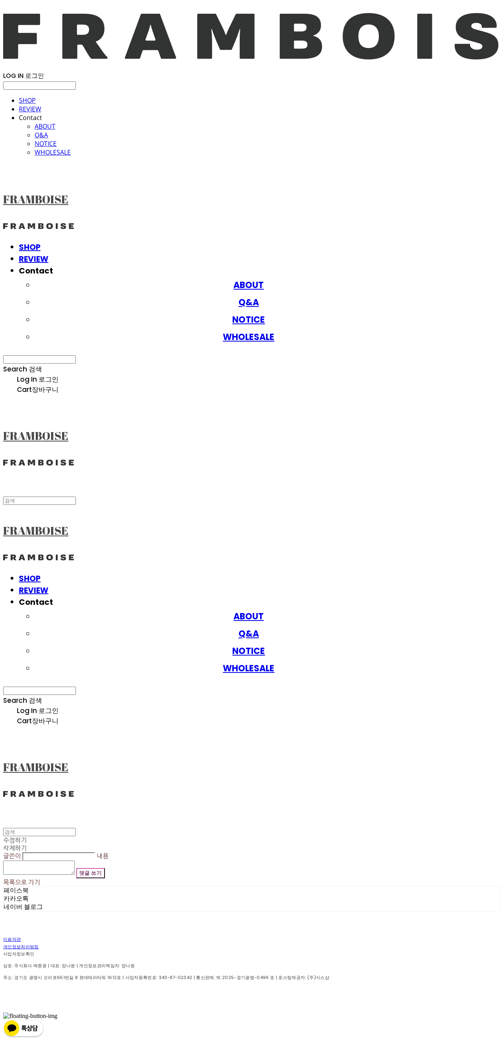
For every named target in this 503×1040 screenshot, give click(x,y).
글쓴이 (12, 856)
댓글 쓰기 (90, 873)
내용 (102, 856)
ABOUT (45, 126)
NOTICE (46, 143)
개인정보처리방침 (21, 947)
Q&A (41, 135)
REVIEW (30, 109)
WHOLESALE (53, 152)
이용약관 (12, 939)
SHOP (27, 100)
